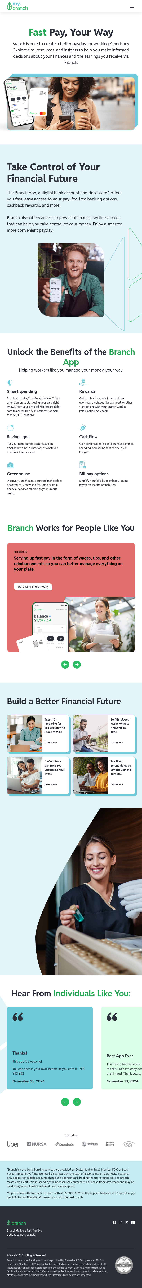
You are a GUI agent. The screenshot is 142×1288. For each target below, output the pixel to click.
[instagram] (120, 1222)
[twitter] (127, 1222)
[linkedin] (133, 1222)
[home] (17, 6)
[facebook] (114, 1222)
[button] (131, 6)
